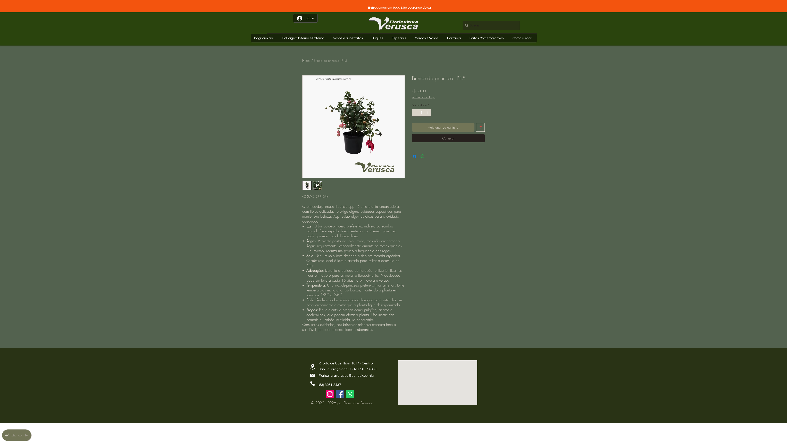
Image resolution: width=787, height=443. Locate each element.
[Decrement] (415, 112)
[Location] (312, 367)
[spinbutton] (421, 112)
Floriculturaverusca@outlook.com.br (346, 376)
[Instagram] (330, 394)
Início (306, 60)
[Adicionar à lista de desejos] (480, 127)
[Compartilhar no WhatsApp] (422, 156)
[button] (487, 38)
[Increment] (427, 112)
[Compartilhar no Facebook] (414, 156)
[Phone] (312, 383)
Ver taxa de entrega (423, 97)
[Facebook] (340, 394)
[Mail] (312, 375)
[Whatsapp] (350, 394)
